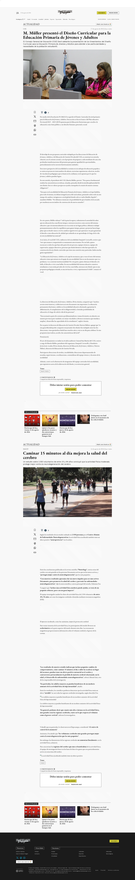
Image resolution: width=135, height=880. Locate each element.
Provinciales (34, 19)
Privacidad (103, 870)
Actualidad (40, 19)
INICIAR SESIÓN (70, 389)
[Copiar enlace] (34, 134)
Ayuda (96, 870)
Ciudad (28, 19)
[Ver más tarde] (34, 112)
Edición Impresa (102, 19)
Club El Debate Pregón (113, 19)
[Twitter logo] (17, 859)
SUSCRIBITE (101, 12)
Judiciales (47, 19)
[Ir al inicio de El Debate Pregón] (65, 12)
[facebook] (34, 125)
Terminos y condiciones (113, 870)
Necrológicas (72, 19)
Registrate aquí (76, 392)
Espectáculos (59, 19)
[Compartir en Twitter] (34, 116)
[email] (34, 121)
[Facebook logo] (20, 859)
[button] (42, 112)
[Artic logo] (19, 870)
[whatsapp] (34, 130)
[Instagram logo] (24, 859)
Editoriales (65, 19)
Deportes (52, 19)
